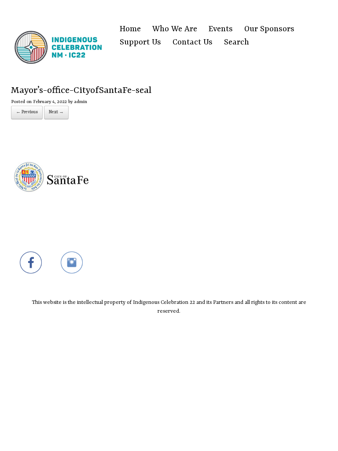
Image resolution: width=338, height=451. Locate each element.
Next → (56, 112)
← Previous (27, 112)
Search (236, 42)
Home (130, 29)
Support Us (140, 42)
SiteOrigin (163, 331)
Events (221, 29)
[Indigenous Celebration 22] (58, 36)
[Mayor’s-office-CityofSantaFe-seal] (51, 216)
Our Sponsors (269, 29)
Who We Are (174, 29)
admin (80, 101)
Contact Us (193, 42)
